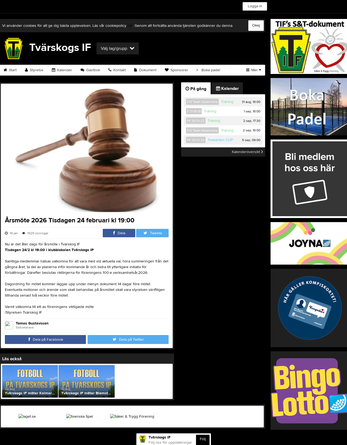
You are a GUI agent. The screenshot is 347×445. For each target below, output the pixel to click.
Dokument (147, 70)
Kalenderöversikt (246, 152)
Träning (227, 101)
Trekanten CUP (220, 140)
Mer (254, 70)
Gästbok (92, 70)
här (130, 25)
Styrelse (36, 70)
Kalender (64, 70)
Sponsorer (178, 70)
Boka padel (210, 70)
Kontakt (119, 70)
